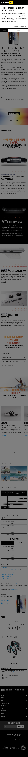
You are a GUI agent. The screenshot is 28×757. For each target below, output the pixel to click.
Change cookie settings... (20, 26)
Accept (18, 30)
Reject (4, 30)
